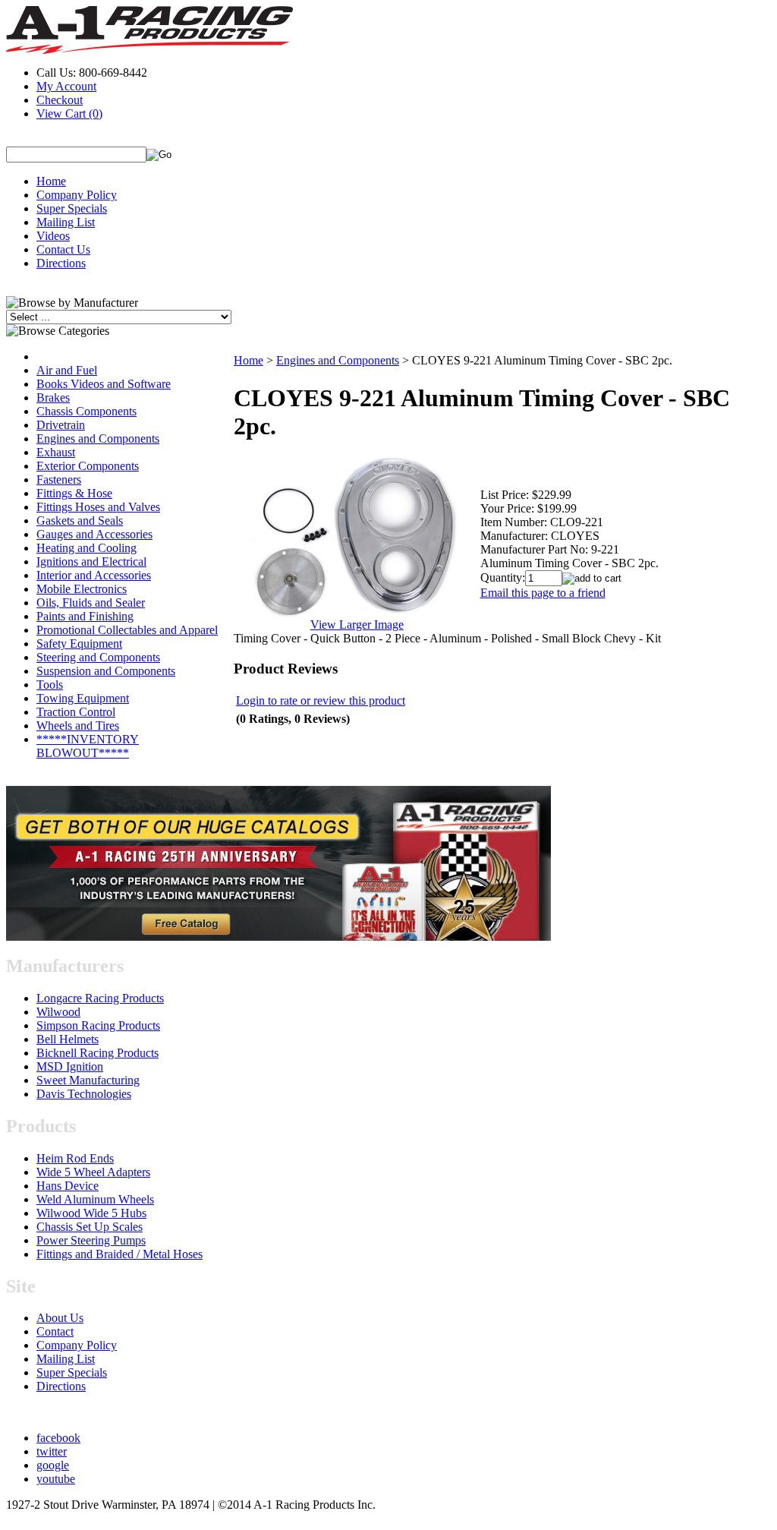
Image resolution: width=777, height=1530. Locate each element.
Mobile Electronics (81, 588)
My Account (66, 86)
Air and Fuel (66, 370)
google (52, 1465)
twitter (51, 1451)
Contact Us (63, 249)
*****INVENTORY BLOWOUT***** (87, 746)
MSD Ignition (69, 1066)
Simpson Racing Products (98, 1025)
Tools (49, 684)
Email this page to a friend (543, 592)
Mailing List (65, 222)
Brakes (53, 397)
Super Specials (71, 208)
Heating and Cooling (86, 547)
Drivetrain (60, 424)
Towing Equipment (82, 698)
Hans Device (67, 1185)
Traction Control (75, 711)
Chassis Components (86, 411)
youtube (55, 1478)
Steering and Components (98, 657)
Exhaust (55, 452)
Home (51, 181)
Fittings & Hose (74, 493)
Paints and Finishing (85, 616)
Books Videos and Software (103, 383)
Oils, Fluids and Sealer (90, 602)
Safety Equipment (79, 643)
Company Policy (76, 194)
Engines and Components (97, 438)
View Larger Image (357, 624)
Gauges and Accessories (94, 534)
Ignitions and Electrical (91, 561)
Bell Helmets (67, 1039)
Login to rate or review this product (320, 700)
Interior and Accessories (93, 575)
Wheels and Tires (77, 725)
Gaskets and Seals (79, 520)
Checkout (59, 99)
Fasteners (58, 479)
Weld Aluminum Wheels (95, 1199)
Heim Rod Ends (75, 1158)
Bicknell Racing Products (97, 1052)
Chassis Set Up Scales (89, 1226)
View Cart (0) (69, 113)
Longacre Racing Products (100, 998)
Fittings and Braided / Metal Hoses (119, 1254)
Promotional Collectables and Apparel (127, 629)
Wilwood (58, 1011)
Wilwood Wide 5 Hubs (91, 1213)
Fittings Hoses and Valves (98, 506)
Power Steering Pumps (91, 1240)
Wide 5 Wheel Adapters (93, 1172)
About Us (59, 1317)
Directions (61, 263)
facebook (58, 1437)
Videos (53, 235)
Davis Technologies (83, 1093)
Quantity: (502, 577)
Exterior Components (87, 465)
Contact (55, 1331)
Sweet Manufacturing (88, 1080)
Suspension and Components (105, 670)
